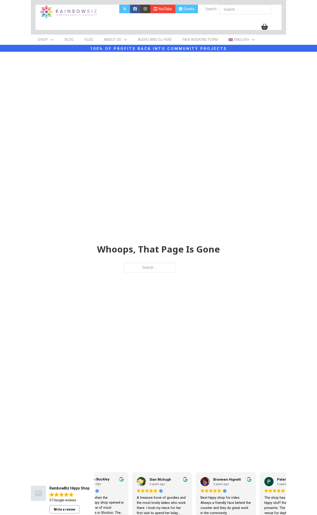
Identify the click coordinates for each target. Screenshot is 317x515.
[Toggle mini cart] (264, 27)
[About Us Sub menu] (125, 40)
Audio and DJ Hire (155, 39)
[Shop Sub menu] (52, 40)
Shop (43, 39)
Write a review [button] (64, 509)
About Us (112, 39)
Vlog (88, 39)
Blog (69, 39)
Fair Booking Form (200, 39)
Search (211, 9)
